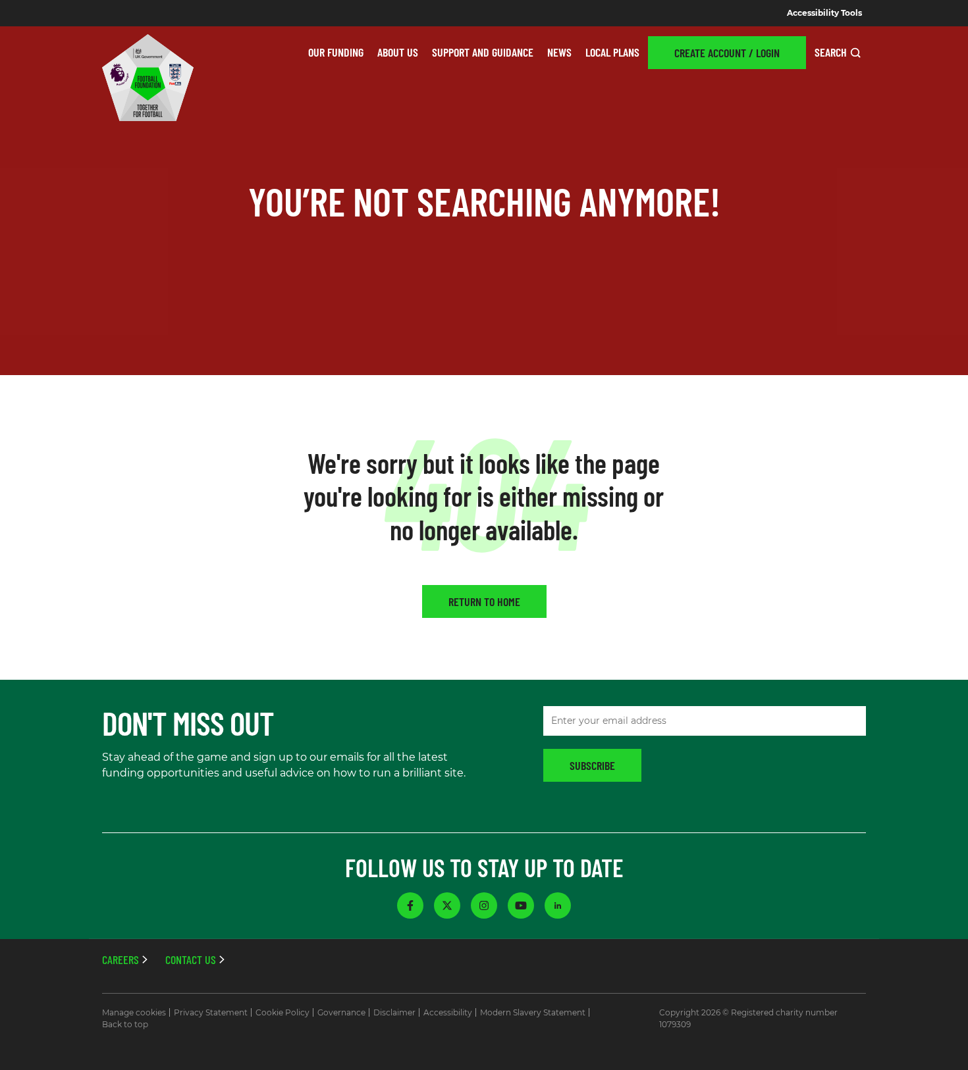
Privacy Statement (211, 1012)
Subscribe (592, 765)
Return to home (484, 601)
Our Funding (335, 52)
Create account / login (727, 52)
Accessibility (447, 1012)
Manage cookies (134, 1012)
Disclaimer (394, 1012)
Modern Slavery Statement (532, 1012)
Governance (341, 1012)
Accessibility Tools (824, 13)
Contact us (190, 959)
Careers (120, 959)
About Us (397, 52)
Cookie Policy (282, 1012)
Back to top (125, 1024)
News (559, 52)
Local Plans (612, 52)
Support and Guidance (482, 52)
